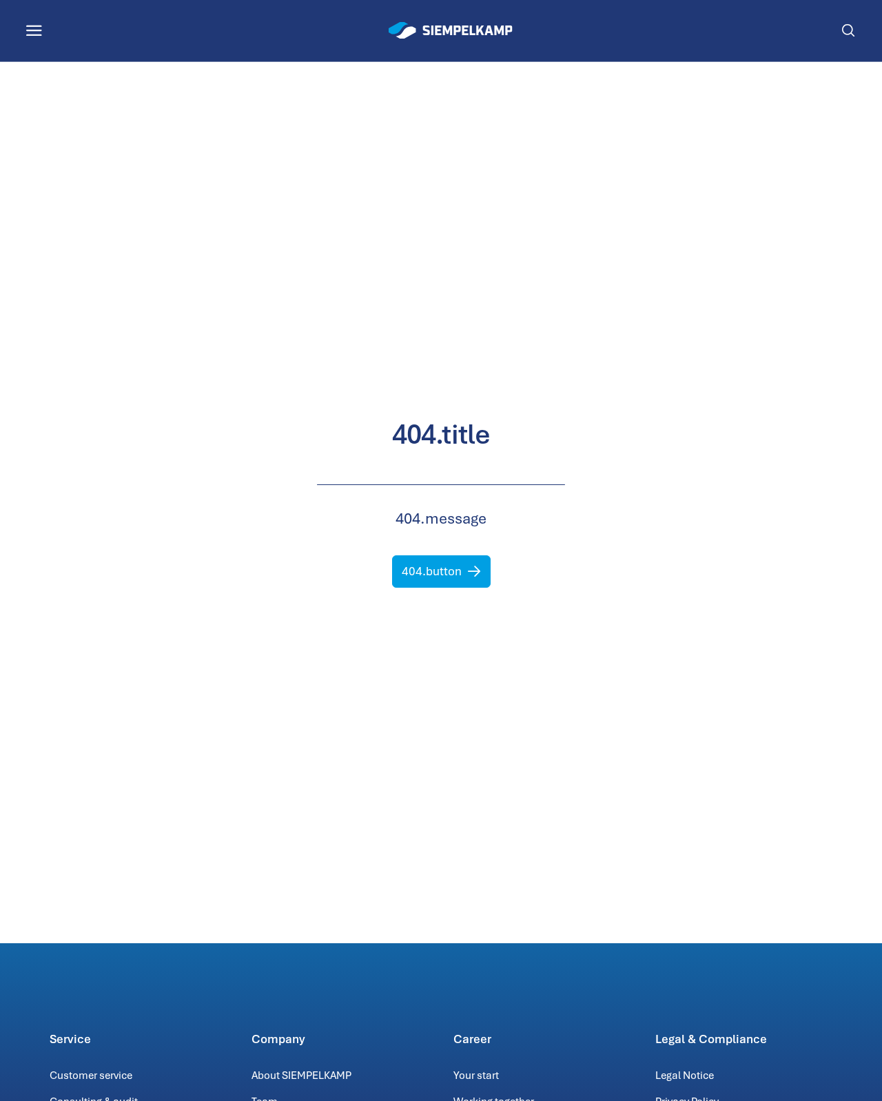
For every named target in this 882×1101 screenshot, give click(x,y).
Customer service (91, 1075)
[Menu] (34, 30)
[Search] (847, 30)
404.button (432, 571)
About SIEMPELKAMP (301, 1075)
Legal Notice (684, 1075)
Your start (476, 1075)
